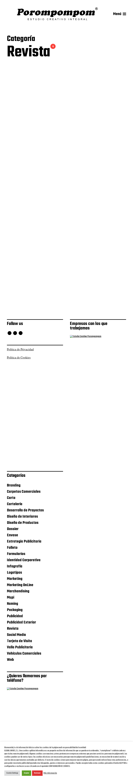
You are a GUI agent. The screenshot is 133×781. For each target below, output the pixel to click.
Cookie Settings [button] (12, 773)
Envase (12, 535)
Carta (11, 498)
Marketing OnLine (20, 585)
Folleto (12, 548)
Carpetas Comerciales (24, 492)
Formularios (16, 554)
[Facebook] (9, 333)
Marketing (14, 579)
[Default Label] (21, 333)
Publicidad (15, 616)
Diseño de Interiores (22, 517)
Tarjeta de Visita (19, 641)
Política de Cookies (19, 357)
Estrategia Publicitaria (24, 541)
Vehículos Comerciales (24, 653)
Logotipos (14, 573)
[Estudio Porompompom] (57, 14)
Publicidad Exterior (21, 622)
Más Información (50, 773)
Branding (13, 485)
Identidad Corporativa (24, 560)
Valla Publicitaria (20, 647)
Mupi (10, 597)
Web (10, 660)
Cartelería (14, 504)
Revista (13, 629)
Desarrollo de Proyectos (25, 510)
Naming (12, 604)
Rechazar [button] (37, 773)
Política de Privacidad (20, 349)
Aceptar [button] (26, 773)
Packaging (15, 610)
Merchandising (18, 591)
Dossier (13, 529)
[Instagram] (15, 333)
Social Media (16, 635)
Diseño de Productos (22, 523)
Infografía (14, 566)
